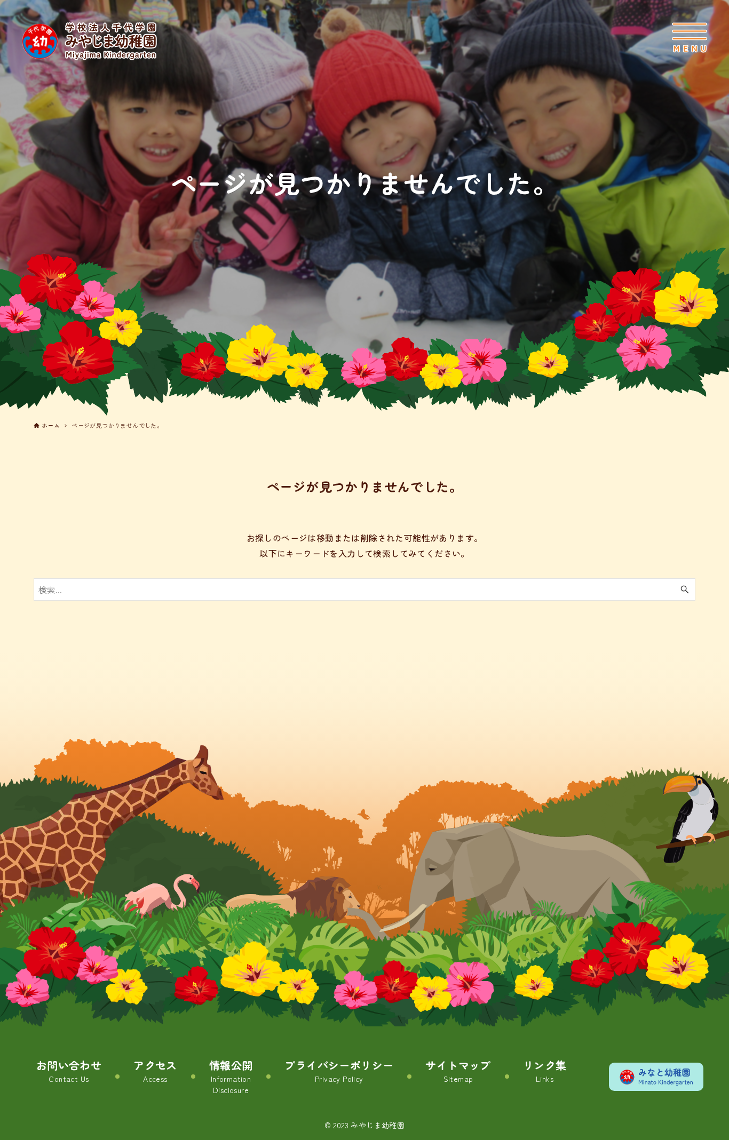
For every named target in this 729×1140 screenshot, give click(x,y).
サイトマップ (457, 1070)
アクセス (155, 1070)
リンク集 (545, 1070)
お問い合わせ (68, 1070)
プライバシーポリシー (338, 1070)
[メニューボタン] (689, 37)
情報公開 (231, 1076)
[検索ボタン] (684, 589)
